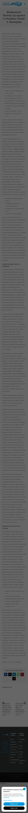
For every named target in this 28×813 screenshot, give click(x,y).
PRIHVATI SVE (14, 804)
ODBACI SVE (14, 808)
